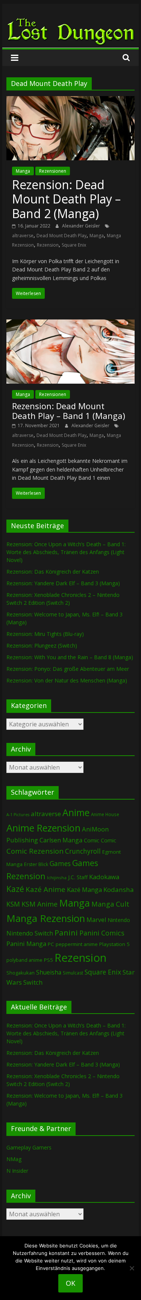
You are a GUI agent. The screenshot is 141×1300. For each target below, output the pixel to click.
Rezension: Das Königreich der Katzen (52, 571)
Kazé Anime (45, 889)
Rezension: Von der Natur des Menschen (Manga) (66, 680)
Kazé (15, 888)
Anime (75, 812)
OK (70, 1283)
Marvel (96, 920)
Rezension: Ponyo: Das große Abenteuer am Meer (67, 668)
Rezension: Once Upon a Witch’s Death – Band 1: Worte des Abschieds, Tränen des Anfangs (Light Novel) (66, 552)
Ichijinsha (57, 877)
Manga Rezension (45, 918)
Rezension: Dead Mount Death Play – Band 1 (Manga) (68, 410)
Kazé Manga (84, 889)
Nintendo (119, 919)
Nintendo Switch (29, 933)
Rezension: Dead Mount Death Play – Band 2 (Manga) (66, 198)
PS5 (48, 960)
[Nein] (131, 1268)
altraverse (22, 235)
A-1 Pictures (17, 814)
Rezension (48, 245)
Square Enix (74, 245)
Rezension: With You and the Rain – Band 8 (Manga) (69, 657)
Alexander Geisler (81, 226)
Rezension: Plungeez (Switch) (41, 645)
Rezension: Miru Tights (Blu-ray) (45, 633)
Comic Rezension (35, 851)
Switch (32, 982)
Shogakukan (20, 972)
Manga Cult (110, 903)
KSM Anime (39, 903)
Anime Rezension (43, 827)
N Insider (17, 1170)
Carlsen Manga (60, 840)
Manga (23, 171)
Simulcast (73, 973)
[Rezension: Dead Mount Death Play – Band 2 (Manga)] (70, 100)
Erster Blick (36, 864)
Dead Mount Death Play (61, 235)
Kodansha (118, 889)
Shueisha (48, 972)
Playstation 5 (114, 944)
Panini (66, 932)
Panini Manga (26, 943)
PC (51, 944)
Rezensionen (52, 171)
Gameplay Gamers (29, 1147)
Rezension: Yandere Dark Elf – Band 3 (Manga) (63, 583)
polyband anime (24, 960)
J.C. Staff (78, 877)
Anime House (105, 814)
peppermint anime (77, 944)
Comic (91, 840)
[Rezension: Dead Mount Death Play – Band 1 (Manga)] (70, 324)
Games (60, 863)
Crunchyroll (83, 851)
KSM (13, 903)
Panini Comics (101, 932)
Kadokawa (104, 876)
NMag (13, 1159)
